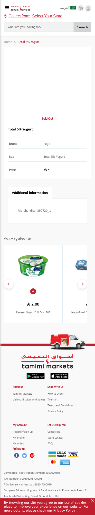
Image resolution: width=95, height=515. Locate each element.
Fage (47, 144)
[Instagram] (32, 455)
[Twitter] (24, 455)
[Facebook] (16, 455)
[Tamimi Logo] (20, 8)
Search (82, 27)
